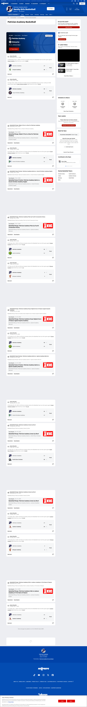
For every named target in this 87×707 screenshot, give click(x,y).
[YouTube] (75, 1)
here (76, 134)
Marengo (60, 177)
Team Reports (11, 132)
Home (22, 14)
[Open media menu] (77, 3)
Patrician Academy (16, 65)
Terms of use (43, 681)
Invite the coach (62, 39)
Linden (59, 175)
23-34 (23, 518)
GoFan (40, 687)
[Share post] (53, 74)
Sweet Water (71, 177)
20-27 (23, 610)
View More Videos (68, 76)
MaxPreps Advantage (56, 687)
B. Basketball (34, 3)
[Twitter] (81, 1)
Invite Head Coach (69, 146)
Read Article (10, 142)
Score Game (15, 49)
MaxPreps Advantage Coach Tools (40, 0)
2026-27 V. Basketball (13, 14)
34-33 (39, 84)
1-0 (23, 267)
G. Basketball (14, 3)
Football (21, 3)
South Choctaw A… (72, 173)
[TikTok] (72, 1)
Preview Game (49, 35)
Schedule (27, 14)
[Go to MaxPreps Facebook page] (53, 675)
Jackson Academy (16, 526)
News (47, 14)
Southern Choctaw (72, 175)
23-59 (26, 451)
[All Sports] (48, 3)
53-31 (27, 153)
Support (70, 681)
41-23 (27, 406)
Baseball (27, 3)
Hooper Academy (11, 61)
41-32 (23, 244)
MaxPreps (3, 0)
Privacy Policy (35, 681)
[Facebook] (84, 1)
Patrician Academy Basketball (30, 17)
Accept (62, 701)
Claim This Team (68, 27)
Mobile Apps (22, 681)
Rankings (42, 14)
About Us (16, 681)
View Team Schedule (68, 111)
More (50, 14)
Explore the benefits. (72, 24)
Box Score (10, 74)
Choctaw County (61, 173)
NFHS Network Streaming (23, 0)
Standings (37, 14)
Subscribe (28, 681)
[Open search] (73, 3)
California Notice (52, 681)
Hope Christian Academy (22, 84)
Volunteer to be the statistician (69, 125)
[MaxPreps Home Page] (8, 18)
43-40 (23, 337)
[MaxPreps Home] (4, 4)
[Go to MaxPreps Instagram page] (43, 675)
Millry (59, 180)
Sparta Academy (16, 253)
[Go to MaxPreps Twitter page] (48, 675)
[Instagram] (78, 1)
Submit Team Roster (68, 152)
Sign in (82, 3)
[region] (43, 701)
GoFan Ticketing (11, 0)
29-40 (27, 61)
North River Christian (17, 459)
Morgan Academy (16, 276)
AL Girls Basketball (20, 17)
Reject (71, 701)
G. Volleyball (43, 3)
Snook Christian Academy (18, 161)
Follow (51, 8)
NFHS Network (46, 687)
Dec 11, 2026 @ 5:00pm (14, 45)
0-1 (23, 541)
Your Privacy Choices (62, 681)
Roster (31, 14)
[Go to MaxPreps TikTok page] (34, 675)
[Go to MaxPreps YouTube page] (39, 675)
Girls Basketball (13, 17)
